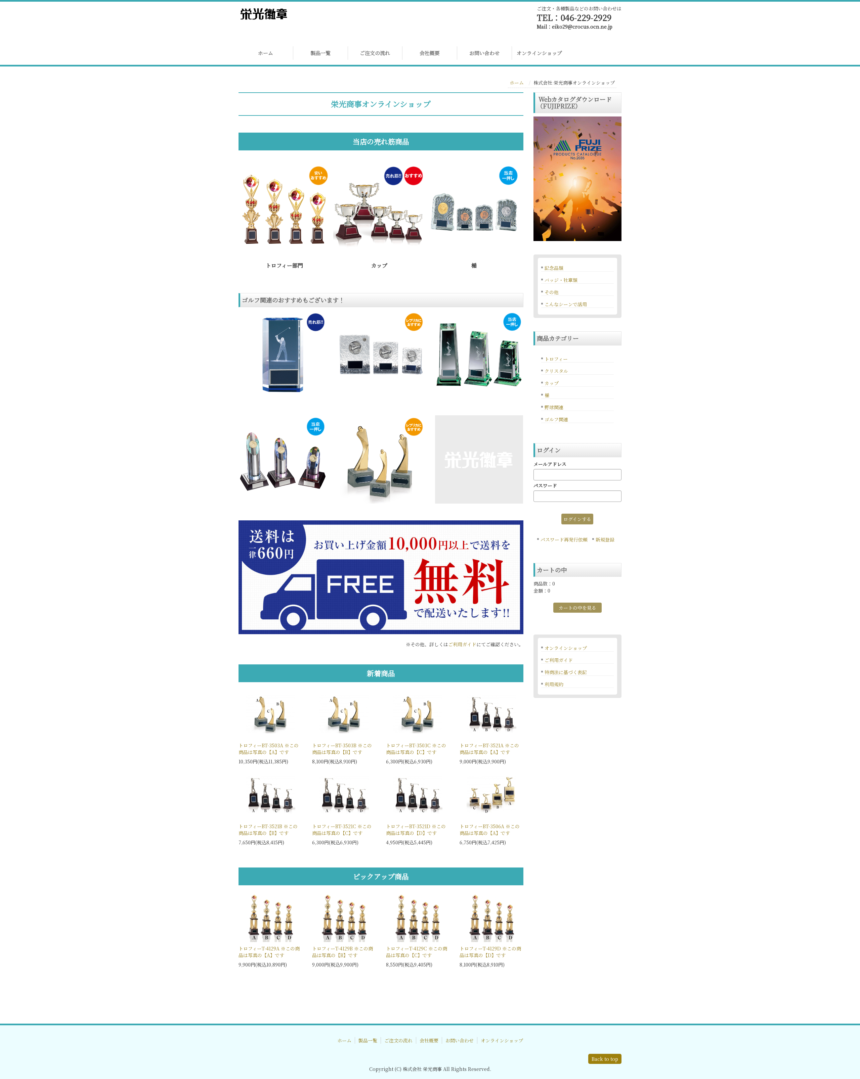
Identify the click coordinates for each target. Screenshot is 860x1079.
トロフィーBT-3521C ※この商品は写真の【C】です (342, 829)
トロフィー (556, 359)
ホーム (265, 52)
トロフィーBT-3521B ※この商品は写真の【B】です (268, 829)
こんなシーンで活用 (566, 304)
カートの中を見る (577, 607)
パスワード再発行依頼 (564, 539)
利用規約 (554, 684)
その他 (552, 292)
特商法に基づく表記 (566, 672)
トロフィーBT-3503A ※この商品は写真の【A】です (269, 748)
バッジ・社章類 (561, 280)
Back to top (605, 1058)
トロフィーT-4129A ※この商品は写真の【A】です (269, 951)
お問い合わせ (484, 52)
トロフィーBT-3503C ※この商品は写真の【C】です (416, 748)
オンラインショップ (539, 52)
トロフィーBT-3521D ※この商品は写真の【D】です (416, 829)
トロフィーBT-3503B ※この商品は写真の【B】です (342, 748)
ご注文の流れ (375, 52)
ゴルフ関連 (556, 419)
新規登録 (605, 539)
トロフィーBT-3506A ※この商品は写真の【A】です (490, 829)
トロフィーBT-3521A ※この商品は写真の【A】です (489, 748)
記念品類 (554, 268)
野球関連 (554, 407)
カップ (552, 383)
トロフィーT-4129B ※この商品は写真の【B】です (342, 951)
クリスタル (556, 371)
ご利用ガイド (462, 644)
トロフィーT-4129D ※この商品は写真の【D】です (490, 951)
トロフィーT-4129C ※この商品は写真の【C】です (416, 951)
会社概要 (430, 52)
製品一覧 (320, 52)
